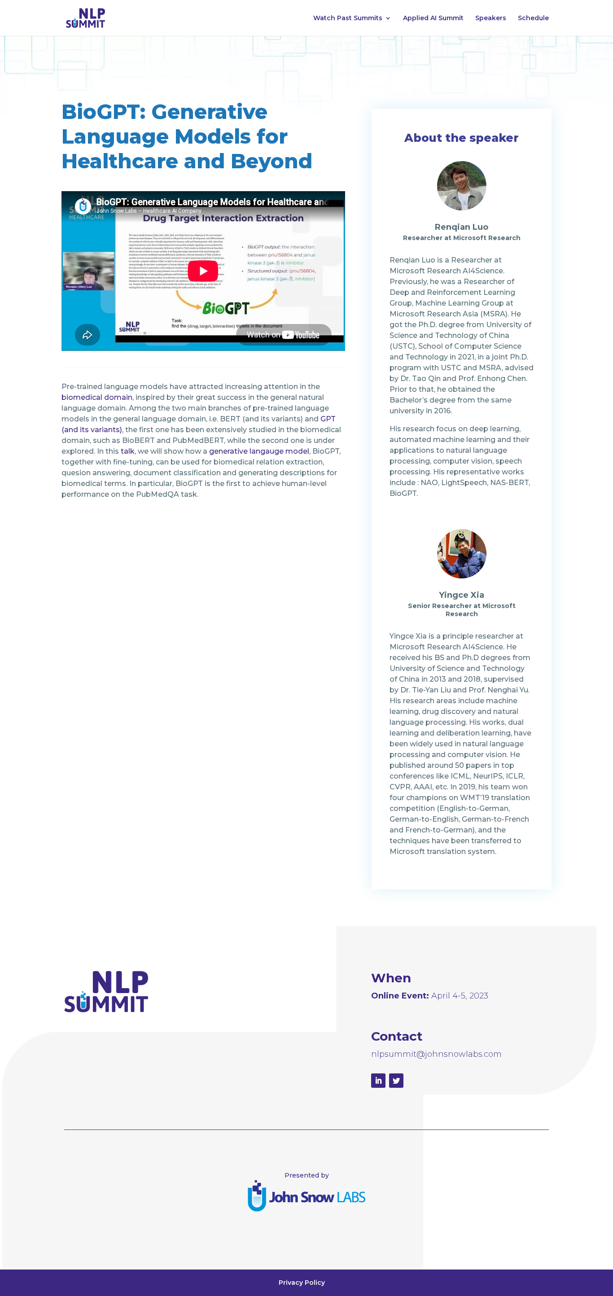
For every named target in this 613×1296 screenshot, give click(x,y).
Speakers (490, 18)
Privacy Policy (302, 1282)
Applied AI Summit (433, 18)
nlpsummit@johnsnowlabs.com (436, 1054)
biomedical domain (96, 397)
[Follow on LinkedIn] (378, 1080)
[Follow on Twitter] (396, 1080)
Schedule (533, 18)
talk (128, 451)
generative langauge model (259, 451)
